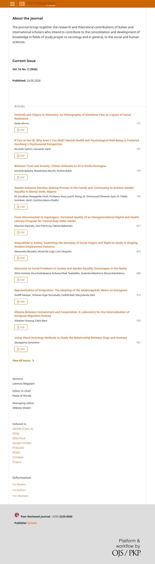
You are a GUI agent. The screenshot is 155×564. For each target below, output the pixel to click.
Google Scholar (22, 443)
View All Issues (21, 360)
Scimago (17, 457)
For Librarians (20, 495)
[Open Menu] (12, 4)
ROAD (16, 452)
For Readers (19, 484)
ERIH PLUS (19, 438)
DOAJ (15, 433)
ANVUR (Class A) (22, 428)
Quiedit (32, 523)
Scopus (17, 462)
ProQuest (18, 447)
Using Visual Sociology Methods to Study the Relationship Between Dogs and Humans (70, 337)
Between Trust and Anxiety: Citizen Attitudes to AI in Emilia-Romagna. (60, 166)
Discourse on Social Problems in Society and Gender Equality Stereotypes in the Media (70, 268)
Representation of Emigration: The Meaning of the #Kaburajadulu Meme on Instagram (70, 290)
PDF (22, 130)
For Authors (19, 490)
